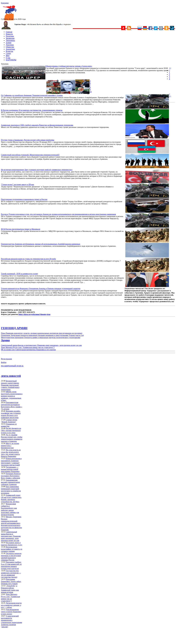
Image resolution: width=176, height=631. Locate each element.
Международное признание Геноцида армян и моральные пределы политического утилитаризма (40, 337)
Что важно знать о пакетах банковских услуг (11, 544)
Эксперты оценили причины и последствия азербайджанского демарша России (11, 556)
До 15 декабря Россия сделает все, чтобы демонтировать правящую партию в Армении (11, 438)
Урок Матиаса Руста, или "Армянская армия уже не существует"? (28, 347)
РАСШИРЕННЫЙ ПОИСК (12, 366)
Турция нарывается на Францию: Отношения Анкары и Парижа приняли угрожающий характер (40, 288)
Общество (10, 47)
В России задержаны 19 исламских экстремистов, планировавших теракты (31, 110)
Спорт (8, 53)
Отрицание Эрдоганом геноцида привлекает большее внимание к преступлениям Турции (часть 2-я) (42, 335)
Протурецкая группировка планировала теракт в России (24, 199)
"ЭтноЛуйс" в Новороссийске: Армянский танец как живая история (10, 589)
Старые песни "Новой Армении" (9, 421)
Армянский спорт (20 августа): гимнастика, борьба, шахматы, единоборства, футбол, (11, 498)
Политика (10, 36)
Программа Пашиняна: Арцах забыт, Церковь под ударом (11, 581)
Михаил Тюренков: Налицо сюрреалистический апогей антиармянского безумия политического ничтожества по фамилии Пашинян (11, 523)
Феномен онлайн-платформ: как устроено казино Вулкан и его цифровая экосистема (11, 414)
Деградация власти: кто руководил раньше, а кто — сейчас (11, 605)
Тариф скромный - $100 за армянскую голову (19, 274)
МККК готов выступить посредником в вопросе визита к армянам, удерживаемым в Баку (11, 396)
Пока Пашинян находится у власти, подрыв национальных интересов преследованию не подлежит (41, 333)
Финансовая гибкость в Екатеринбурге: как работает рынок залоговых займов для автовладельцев (10, 509)
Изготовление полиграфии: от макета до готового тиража (11, 549)
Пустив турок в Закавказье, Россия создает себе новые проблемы (27, 140)
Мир (7, 56)
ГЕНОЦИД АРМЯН (14, 328)
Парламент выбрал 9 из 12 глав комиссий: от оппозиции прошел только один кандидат (11, 565)
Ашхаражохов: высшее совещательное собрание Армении (10, 482)
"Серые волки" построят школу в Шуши (17, 184)
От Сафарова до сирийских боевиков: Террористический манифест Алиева (32, 95)
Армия (8, 43)
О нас (8, 58)
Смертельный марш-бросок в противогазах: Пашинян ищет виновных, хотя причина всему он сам (41, 345)
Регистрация (6, 359)
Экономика (10, 40)
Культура (9, 51)
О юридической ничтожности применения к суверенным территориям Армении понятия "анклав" (11, 621)
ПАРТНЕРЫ (11, 60)
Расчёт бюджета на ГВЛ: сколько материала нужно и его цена (11, 430)
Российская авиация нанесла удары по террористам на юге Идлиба (28, 259)
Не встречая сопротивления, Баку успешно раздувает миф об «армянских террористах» (37, 170)
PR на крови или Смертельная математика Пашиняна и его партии (28, 350)
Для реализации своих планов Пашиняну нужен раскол (11, 611)
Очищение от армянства (9, 425)
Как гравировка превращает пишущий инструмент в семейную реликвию (11, 490)
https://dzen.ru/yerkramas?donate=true (34, 314)
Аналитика (10, 49)
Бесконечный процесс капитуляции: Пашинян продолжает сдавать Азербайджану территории (10, 385)
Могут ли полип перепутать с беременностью (10, 445)
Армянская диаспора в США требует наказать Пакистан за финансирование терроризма (37, 125)
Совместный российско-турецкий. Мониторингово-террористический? (30, 155)
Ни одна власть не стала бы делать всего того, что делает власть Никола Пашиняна (11, 453)
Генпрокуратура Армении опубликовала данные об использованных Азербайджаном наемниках (40, 244)
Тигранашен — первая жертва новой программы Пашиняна (10, 469)
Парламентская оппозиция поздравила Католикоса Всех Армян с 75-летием (11, 405)
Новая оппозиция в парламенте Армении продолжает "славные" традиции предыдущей (11, 461)
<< (170, 68)
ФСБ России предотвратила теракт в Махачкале (20, 229)
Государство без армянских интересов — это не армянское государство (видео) (11, 574)
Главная (9, 32)
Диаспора (10, 45)
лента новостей (11, 375)
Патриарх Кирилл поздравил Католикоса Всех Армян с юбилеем (10, 476)
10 (91, 92)
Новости (9, 34)
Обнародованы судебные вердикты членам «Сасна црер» (68, 66)
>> (170, 96)
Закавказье (10, 38)
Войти (3, 362)
